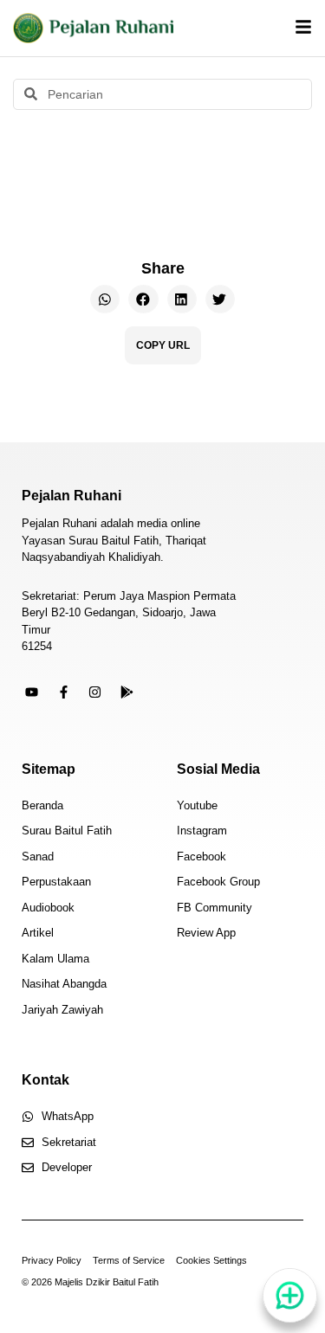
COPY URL (163, 345)
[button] (105, 299)
